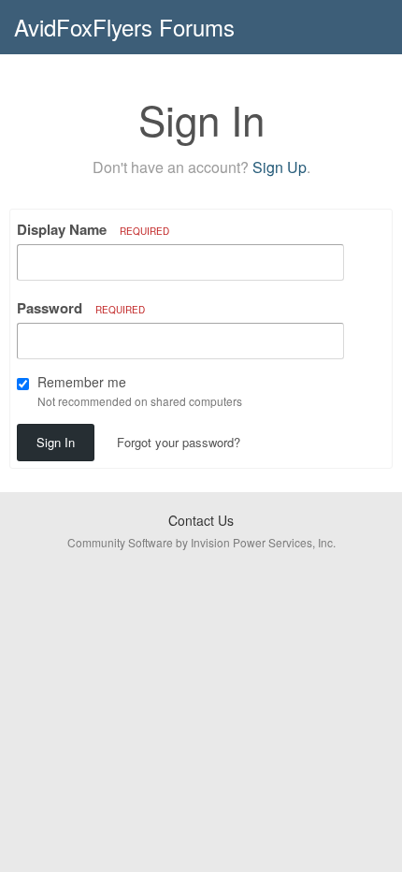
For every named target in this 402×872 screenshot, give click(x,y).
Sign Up (279, 167)
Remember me (81, 381)
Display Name (93, 229)
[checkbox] (23, 384)
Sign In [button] (55, 442)
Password (81, 308)
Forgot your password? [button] (178, 442)
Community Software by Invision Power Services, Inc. (201, 542)
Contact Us (201, 520)
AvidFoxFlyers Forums (124, 26)
